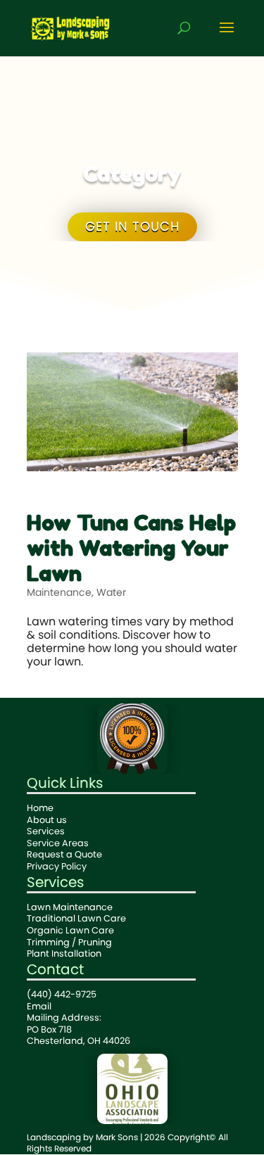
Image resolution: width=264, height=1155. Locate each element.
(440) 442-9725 (61, 994)
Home (40, 808)
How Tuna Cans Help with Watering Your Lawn (131, 548)
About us (47, 820)
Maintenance (59, 592)
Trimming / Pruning (69, 942)
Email (39, 1006)
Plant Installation (64, 953)
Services (46, 831)
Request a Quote (64, 854)
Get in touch (132, 226)
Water (111, 592)
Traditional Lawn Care (76, 918)
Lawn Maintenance (70, 907)
